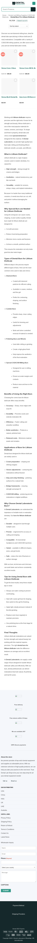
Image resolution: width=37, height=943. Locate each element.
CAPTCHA (5, 885)
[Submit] (33, 9)
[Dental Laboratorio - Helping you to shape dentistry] (18, 3)
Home (4, 15)
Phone (6, 858)
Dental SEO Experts (18, 929)
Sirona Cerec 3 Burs (8, 68)
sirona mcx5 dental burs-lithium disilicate (16, 97)
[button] (2, 3)
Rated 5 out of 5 (22, 20)
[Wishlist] (30, 3)
